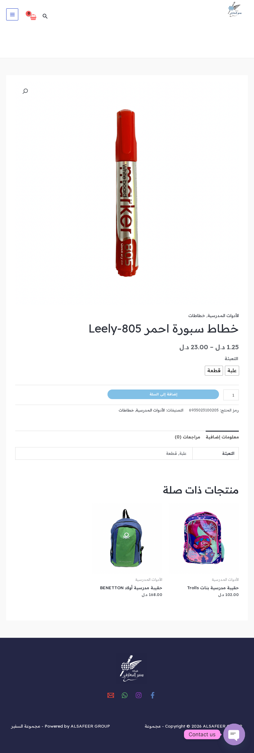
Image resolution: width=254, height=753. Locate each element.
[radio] (232, 370)
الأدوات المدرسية (223, 315)
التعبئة (231, 358)
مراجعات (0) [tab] (187, 436)
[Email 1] (111, 695)
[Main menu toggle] (12, 14)
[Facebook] (152, 695)
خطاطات (196, 315)
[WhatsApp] (124, 695)
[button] (44, 16)
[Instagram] (138, 695)
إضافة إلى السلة (163, 394)
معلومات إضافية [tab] (222, 436)
